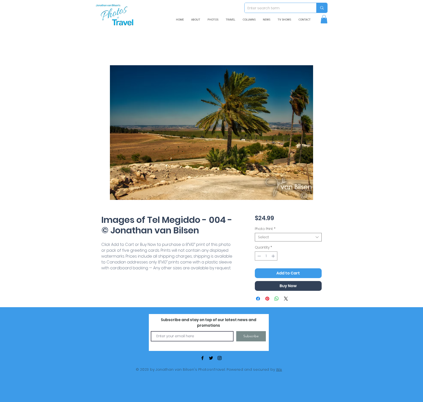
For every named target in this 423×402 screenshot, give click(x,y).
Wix (279, 369)
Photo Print (265, 229)
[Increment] (273, 256)
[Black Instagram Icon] (219, 358)
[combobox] (288, 237)
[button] (324, 19)
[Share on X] (286, 299)
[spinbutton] (266, 256)
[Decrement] (259, 256)
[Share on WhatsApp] (277, 299)
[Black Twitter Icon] (211, 358)
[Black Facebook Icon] (202, 358)
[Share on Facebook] (258, 299)
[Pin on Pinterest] (267, 299)
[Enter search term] (321, 8)
